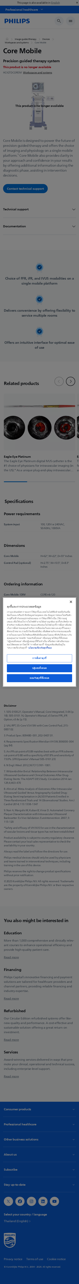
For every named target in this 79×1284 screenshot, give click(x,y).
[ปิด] (71, 601)
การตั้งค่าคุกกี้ (39, 658)
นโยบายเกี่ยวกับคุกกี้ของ (40, 648)
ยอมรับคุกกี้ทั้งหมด (39, 678)
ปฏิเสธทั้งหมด (39, 668)
